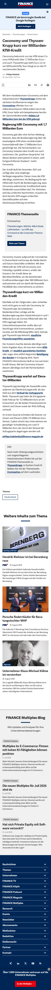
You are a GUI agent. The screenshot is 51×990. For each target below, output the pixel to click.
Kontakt (7, 952)
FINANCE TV (9, 881)
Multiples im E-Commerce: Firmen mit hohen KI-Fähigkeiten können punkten (25, 750)
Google (25, 13)
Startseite (6, 34)
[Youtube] (33, 964)
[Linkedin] (18, 964)
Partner (6, 947)
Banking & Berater (10, 551)
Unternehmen (9, 875)
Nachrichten (9, 864)
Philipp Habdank (12, 74)
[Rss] (40, 964)
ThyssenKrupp (27, 99)
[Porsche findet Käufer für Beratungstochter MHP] (25, 599)
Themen (6, 870)
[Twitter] (25, 964)
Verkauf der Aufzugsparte (30, 393)
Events (6, 914)
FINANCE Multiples (11, 741)
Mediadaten (8, 930)
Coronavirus (9, 105)
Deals (5, 611)
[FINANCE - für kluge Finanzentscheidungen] (25, 4)
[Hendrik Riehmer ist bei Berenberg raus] (25, 539)
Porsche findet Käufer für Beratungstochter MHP (22, 618)
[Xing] (11, 964)
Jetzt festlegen (24, 26)
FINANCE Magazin (12, 897)
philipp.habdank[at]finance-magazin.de (22, 436)
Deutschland (32, 34)
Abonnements (10, 925)
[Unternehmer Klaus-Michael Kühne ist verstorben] (25, 653)
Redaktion (8, 936)
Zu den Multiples (24, 984)
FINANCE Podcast (12, 892)
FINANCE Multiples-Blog (25, 718)
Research (7, 908)
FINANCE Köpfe (11, 886)
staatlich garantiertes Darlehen (29, 350)
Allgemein (7, 665)
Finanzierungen (19, 34)
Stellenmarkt (9, 941)
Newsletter (8, 919)
